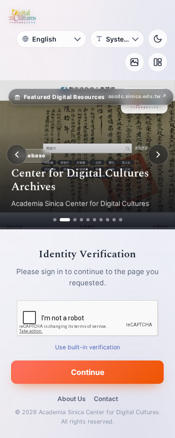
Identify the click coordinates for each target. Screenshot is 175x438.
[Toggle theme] (158, 39)
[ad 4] (81, 219)
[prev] (17, 154)
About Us (71, 399)
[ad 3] (71, 219)
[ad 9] (114, 219)
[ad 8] (107, 219)
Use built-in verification (87, 347)
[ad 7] (101, 219)
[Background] (134, 62)
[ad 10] (120, 219)
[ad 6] (94, 219)
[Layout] (158, 62)
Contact (106, 399)
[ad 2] (61, 219)
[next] (158, 154)
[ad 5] (88, 219)
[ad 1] (54, 219)
